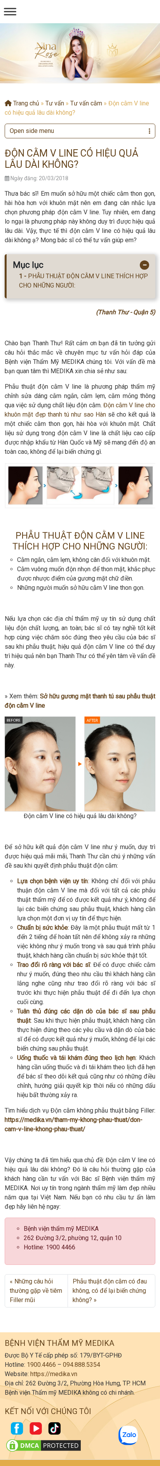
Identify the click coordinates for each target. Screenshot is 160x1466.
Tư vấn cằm (86, 103)
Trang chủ (25, 103)
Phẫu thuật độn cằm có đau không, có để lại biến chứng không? (110, 1291)
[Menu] (10, 11)
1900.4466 (41, 1364)
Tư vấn (54, 103)
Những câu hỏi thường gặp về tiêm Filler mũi (36, 1291)
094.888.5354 (81, 1364)
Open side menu (32, 130)
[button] (73, 76)
